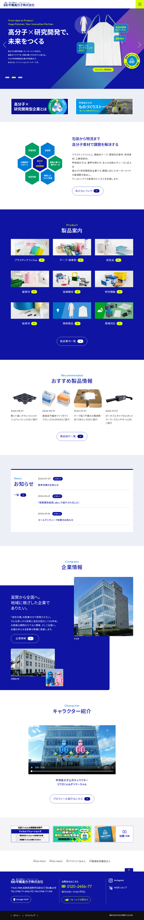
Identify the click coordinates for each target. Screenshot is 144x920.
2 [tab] (14, 77)
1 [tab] (7, 77)
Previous (4, 45)
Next (139, 45)
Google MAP (22, 899)
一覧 (16, 495)
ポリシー (17, 915)
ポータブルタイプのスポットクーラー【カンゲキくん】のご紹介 (119, 419)
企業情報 (21, 638)
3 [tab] (20, 77)
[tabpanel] (72, 44)
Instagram (119, 880)
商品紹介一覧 (68, 436)
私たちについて (84, 191)
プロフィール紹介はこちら (68, 798)
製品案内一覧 (68, 341)
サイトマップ (30, 915)
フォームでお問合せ (79, 899)
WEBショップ (120, 887)
